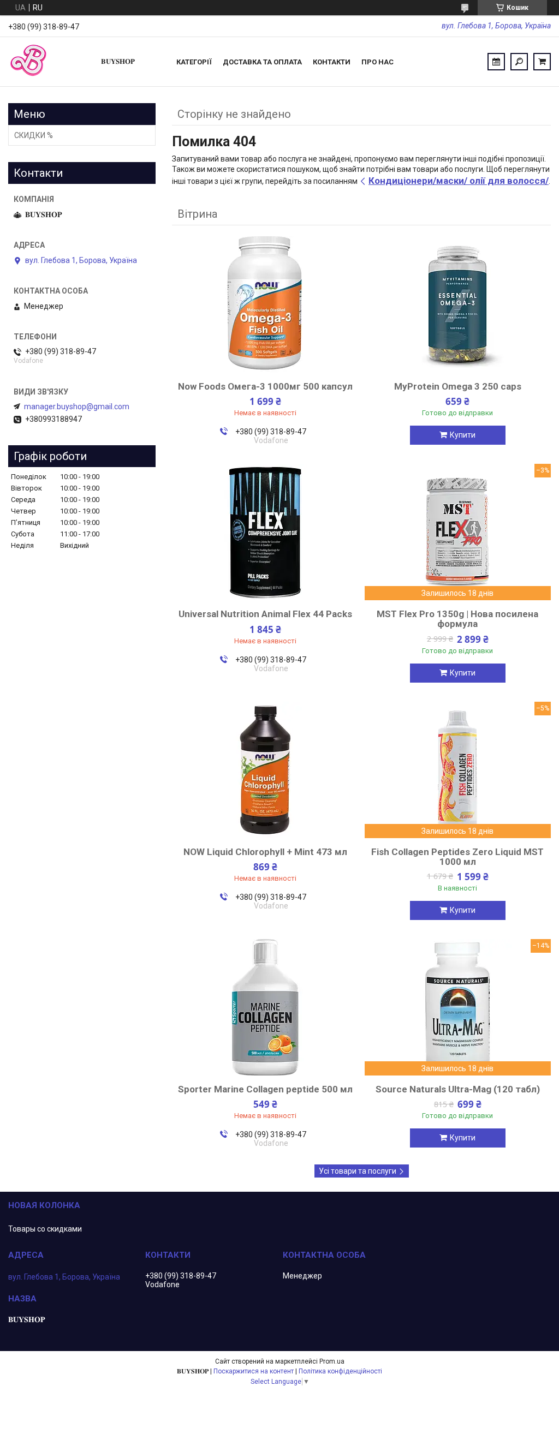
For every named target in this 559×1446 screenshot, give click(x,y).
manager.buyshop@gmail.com (76, 406)
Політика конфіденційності (340, 1371)
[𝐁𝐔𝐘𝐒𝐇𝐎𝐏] (49, 62)
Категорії (194, 62)
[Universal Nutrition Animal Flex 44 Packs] (265, 532)
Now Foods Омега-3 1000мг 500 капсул (265, 386)
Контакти (331, 62)
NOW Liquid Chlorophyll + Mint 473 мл (265, 852)
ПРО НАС (377, 62)
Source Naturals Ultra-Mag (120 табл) (458, 1089)
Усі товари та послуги (357, 1171)
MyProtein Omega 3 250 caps (457, 386)
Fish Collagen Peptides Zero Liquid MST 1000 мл (457, 857)
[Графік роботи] (496, 61)
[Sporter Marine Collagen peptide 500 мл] (265, 1007)
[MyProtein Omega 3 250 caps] (458, 304)
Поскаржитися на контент (253, 1371)
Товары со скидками (45, 1228)
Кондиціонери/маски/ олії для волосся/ (458, 180)
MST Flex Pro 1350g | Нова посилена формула (457, 619)
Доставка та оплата (262, 62)
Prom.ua (331, 1361)
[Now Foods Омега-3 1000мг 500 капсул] (265, 304)
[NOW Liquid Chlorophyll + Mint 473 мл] (265, 770)
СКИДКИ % (33, 135)
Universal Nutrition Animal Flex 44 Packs (265, 614)
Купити (462, 435)
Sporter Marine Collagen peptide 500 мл (265, 1089)
